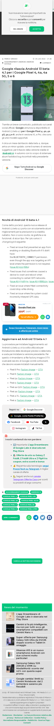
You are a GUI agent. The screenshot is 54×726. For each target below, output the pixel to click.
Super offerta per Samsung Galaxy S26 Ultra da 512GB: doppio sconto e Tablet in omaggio (31, 641)
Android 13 (8, 153)
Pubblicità (32, 720)
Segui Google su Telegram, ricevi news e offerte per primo (28, 329)
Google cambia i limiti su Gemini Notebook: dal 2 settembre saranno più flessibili (29, 682)
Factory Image (28, 369)
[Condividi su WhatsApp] (42, 317)
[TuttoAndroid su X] (45, 422)
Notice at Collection (24, 718)
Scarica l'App (44, 720)
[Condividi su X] (42, 517)
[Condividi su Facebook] (49, 517)
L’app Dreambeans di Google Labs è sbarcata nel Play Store (31, 617)
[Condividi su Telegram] (48, 317)
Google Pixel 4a (10, 500)
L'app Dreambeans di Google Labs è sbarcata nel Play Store (30, 448)
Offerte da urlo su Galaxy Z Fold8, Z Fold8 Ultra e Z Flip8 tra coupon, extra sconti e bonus (30, 458)
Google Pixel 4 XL (28, 496)
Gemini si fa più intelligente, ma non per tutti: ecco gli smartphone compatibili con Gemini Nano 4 (32, 628)
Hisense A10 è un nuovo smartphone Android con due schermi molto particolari (30, 654)
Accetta (37, 29)
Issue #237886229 (38, 281)
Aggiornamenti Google (17, 492)
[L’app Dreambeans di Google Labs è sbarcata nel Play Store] (10, 616)
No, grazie (18, 29)
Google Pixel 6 (10, 509)
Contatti (27, 723)
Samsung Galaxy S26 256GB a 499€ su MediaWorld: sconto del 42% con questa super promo (30, 668)
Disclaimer (18, 715)
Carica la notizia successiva (27, 561)
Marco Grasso (10, 59)
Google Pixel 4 (10, 496)
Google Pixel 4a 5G (30, 500)
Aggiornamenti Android (15, 62)
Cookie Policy (40, 718)
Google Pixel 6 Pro (28, 509)
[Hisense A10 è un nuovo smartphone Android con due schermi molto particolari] (10, 654)
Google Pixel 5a (27, 505)
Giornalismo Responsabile (14, 720)
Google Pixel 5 (10, 505)
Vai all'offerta (27, 317)
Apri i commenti (11, 517)
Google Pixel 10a (26, 307)
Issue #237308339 (19, 281)
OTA (40, 369)
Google (7, 64)
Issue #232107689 (19, 267)
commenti (46, 63)
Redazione (7, 715)
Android (30, 62)
